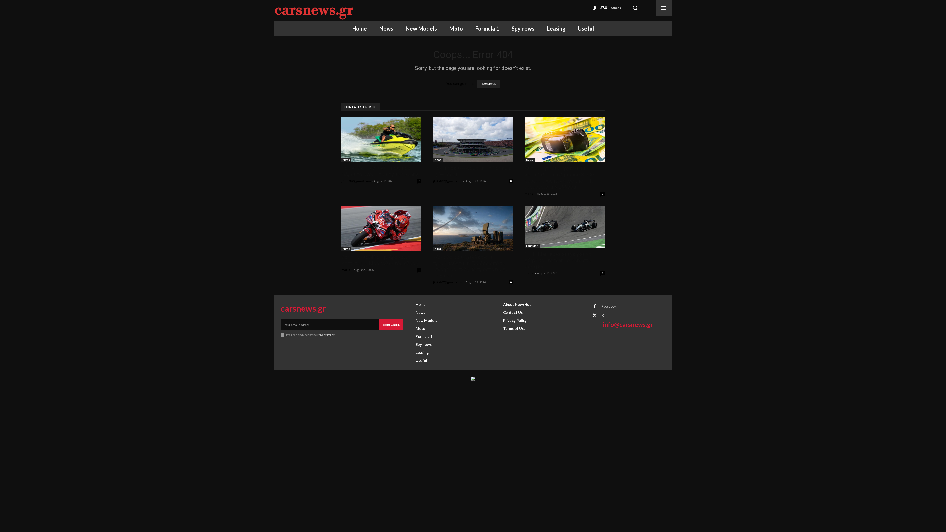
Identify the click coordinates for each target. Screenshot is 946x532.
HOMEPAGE (488, 84)
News (346, 160)
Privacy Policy (325, 334)
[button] (635, 8)
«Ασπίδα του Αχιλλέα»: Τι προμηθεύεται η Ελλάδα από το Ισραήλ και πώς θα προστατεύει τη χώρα (470, 266)
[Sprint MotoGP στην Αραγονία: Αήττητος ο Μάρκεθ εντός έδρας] (381, 228)
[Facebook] (594, 306)
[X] (594, 315)
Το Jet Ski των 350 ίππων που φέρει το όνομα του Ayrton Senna (380, 171)
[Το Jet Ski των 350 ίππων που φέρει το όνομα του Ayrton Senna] (381, 139)
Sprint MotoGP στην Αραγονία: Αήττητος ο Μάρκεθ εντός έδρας (379, 260)
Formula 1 (532, 246)
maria (529, 193)
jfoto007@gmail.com (356, 181)
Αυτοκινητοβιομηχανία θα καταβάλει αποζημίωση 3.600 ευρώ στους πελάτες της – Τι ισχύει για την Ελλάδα (559, 178)
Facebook (609, 306)
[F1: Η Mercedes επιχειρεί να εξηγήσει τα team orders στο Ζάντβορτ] (565, 227)
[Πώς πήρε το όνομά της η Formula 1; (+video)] (473, 139)
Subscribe (391, 324)
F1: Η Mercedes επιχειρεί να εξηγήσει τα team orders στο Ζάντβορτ (558, 260)
